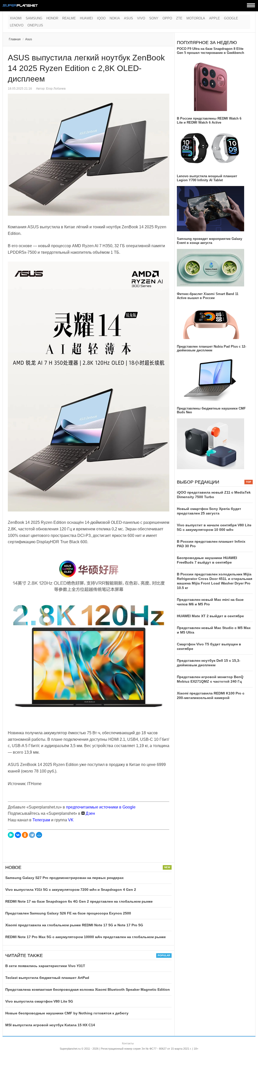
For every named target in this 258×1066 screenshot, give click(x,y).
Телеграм (41, 820)
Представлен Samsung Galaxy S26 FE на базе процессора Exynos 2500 (68, 913)
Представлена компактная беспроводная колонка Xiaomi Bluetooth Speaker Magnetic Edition (87, 989)
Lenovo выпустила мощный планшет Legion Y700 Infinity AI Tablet (207, 178)
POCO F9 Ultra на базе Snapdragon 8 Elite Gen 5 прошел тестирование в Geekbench (210, 51)
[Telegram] (32, 835)
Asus (128, 18)
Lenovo (16, 25)
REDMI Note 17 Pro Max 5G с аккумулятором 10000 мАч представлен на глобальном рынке (85, 937)
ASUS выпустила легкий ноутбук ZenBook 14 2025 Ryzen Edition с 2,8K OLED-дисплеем (86, 68)
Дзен (90, 813)
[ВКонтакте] (18, 835)
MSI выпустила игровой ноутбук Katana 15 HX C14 (50, 1025)
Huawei (86, 18)
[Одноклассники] (25, 835)
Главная (15, 39)
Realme (69, 18)
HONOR (52, 18)
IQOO (101, 18)
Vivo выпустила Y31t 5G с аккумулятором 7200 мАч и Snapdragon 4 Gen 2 (70, 890)
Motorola (195, 18)
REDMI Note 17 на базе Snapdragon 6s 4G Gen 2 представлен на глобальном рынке (79, 901)
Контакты (128, 1043)
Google (231, 18)
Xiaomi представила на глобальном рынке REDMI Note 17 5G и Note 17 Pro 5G (74, 925)
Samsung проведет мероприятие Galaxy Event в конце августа (209, 241)
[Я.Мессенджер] (11, 835)
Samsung (34, 18)
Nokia (115, 18)
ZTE (179, 18)
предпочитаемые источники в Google (101, 807)
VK (71, 820)
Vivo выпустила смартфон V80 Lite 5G (39, 1001)
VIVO (141, 18)
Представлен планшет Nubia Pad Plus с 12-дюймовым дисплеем (211, 348)
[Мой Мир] (39, 835)
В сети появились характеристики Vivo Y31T (45, 966)
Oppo (167, 18)
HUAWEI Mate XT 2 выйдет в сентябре (210, 616)
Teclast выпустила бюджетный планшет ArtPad (47, 978)
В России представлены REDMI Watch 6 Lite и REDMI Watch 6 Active (209, 120)
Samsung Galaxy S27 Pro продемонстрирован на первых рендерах (64, 878)
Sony (153, 18)
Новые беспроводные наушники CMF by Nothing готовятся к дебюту (66, 1013)
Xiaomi (16, 18)
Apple (214, 18)
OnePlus (35, 25)
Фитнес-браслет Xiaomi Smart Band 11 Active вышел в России (207, 296)
